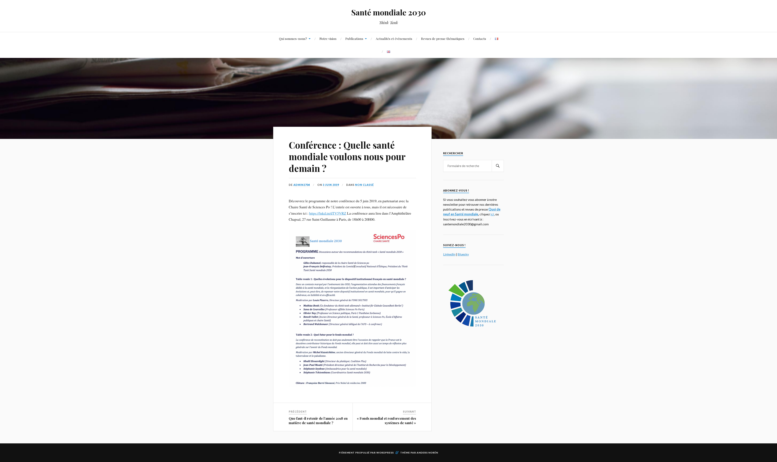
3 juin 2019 (331, 184)
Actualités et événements (394, 38)
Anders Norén (427, 452)
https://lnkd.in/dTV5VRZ (327, 213)
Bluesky (463, 254)
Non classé (364, 184)
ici (492, 214)
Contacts (479, 38)
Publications (354, 38)
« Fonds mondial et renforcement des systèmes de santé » (386, 420)
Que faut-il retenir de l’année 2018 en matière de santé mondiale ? (318, 420)
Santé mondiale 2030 (388, 12)
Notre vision (328, 38)
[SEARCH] (498, 166)
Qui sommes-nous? (293, 38)
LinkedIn (449, 254)
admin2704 (301, 184)
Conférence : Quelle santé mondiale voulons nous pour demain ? (347, 156)
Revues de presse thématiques (442, 38)
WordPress (385, 452)
